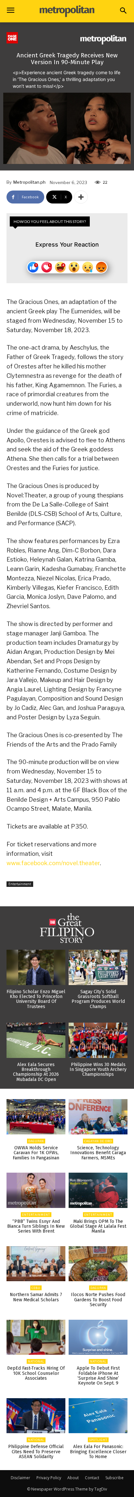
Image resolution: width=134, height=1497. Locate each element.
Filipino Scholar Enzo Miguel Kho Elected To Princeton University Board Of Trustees (36, 999)
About (73, 1477)
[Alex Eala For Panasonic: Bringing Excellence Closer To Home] (98, 1415)
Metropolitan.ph (29, 182)
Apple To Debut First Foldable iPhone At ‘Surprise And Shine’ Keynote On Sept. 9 (98, 1375)
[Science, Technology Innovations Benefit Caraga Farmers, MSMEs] (98, 1116)
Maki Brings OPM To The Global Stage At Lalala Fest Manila (98, 1226)
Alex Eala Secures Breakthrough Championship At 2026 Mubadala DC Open (36, 1072)
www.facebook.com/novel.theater (53, 863)
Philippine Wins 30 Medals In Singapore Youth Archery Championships (98, 1069)
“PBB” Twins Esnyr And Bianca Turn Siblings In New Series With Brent (36, 1226)
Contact (92, 1477)
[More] (81, 197)
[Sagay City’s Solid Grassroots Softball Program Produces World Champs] (98, 967)
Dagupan (36, 1141)
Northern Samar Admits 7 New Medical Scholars (36, 1297)
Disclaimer (20, 1477)
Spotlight (98, 1440)
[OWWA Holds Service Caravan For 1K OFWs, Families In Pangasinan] (36, 1116)
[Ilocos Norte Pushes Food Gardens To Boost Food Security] (98, 1264)
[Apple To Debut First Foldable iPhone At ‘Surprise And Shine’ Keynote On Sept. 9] (98, 1337)
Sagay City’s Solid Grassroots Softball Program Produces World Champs (98, 999)
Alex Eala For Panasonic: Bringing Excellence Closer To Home (98, 1451)
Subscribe (114, 1477)
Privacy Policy (48, 1477)
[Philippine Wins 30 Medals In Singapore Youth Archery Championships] (98, 1040)
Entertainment (19, 884)
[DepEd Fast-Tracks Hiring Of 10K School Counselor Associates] (36, 1337)
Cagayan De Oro (98, 1141)
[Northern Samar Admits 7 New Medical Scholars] (36, 1264)
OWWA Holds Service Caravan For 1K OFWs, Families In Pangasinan (36, 1153)
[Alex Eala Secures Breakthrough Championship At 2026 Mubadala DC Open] (36, 1040)
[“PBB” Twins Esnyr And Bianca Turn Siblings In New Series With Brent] (36, 1190)
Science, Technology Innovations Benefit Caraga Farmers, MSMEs (98, 1153)
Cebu (36, 1288)
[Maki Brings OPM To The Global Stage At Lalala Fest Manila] (98, 1190)
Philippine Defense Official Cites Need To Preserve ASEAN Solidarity (36, 1451)
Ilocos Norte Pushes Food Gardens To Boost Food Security (98, 1299)
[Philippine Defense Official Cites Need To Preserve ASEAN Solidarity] (36, 1415)
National (36, 1361)
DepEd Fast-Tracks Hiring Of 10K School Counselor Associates (36, 1373)
